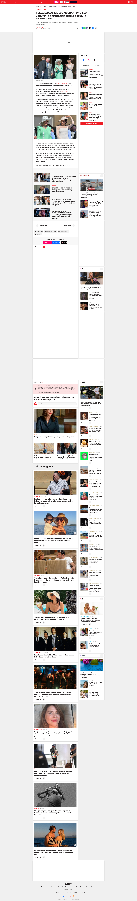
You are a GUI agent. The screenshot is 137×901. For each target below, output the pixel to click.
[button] (74, 28)
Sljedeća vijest (68, 225)
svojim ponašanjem (66, 91)
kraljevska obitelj (63, 231)
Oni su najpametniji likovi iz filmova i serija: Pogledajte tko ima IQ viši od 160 (66, 457)
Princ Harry (38, 234)
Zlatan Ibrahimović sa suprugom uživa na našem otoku (42, 457)
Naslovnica (38, 6)
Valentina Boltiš (39, 27)
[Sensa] (66, 890)
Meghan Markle (39, 231)
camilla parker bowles (51, 231)
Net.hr (35, 434)
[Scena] (71, 890)
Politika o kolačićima (60, 892)
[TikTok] (94, 60)
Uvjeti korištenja (69, 892)
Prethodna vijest (43, 225)
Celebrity (45, 6)
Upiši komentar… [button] (43, 404)
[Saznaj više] (101, 175)
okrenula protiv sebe (62, 83)
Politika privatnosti (78, 892)
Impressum (53, 892)
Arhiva (84, 892)
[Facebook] (83, 60)
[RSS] (100, 60)
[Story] (3, 2)
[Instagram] (89, 60)
